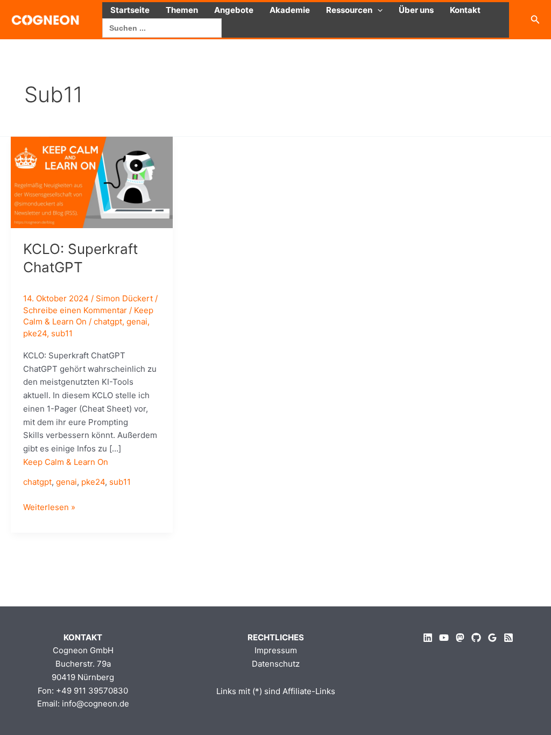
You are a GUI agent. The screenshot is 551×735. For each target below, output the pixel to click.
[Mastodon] (460, 637)
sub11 (62, 333)
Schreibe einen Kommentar (75, 310)
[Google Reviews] (492, 637)
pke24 (35, 333)
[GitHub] (476, 637)
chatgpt (108, 321)
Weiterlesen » (49, 507)
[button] (377, 10)
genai (136, 321)
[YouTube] (444, 637)
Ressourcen (349, 10)
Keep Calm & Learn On (65, 462)
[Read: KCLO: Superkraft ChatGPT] (92, 181)
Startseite (130, 10)
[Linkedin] (428, 637)
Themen (182, 10)
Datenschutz (276, 664)
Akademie (290, 10)
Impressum (276, 650)
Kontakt (465, 10)
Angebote (233, 10)
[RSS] (508, 637)
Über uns (416, 10)
